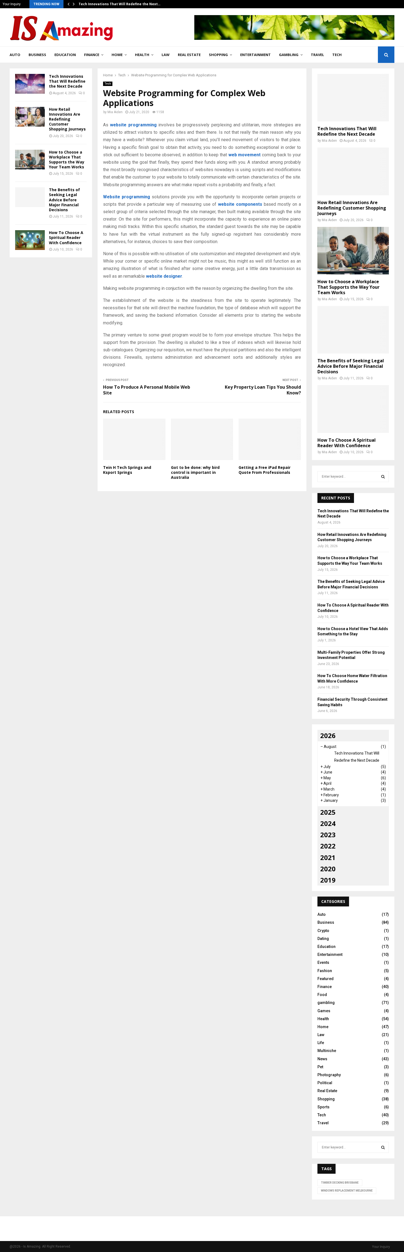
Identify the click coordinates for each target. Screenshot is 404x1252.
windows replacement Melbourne (347, 1190)
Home (117, 54)
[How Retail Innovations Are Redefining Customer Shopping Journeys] (30, 117)
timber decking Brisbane (340, 1182)
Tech (337, 54)
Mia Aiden (115, 112)
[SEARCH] (383, 476)
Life (320, 1042)
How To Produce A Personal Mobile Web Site (146, 390)
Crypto (323, 930)
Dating (323, 938)
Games (323, 1011)
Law (166, 54)
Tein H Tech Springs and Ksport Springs (127, 470)
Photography (329, 1075)
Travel (317, 54)
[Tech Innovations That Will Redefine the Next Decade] (30, 84)
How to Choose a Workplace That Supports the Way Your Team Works (66, 159)
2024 (328, 823)
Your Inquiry (12, 4)
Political (324, 1083)
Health (142, 54)
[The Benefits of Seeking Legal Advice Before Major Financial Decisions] (30, 197)
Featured (325, 978)
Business (37, 54)
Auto (15, 54)
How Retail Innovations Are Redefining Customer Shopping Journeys (67, 119)
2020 (328, 868)
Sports (323, 1107)
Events (323, 962)
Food (322, 994)
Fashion (324, 971)
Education (65, 54)
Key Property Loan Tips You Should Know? (263, 390)
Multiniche (326, 1050)
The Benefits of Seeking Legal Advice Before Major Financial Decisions (64, 199)
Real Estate (189, 54)
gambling (288, 54)
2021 (328, 857)
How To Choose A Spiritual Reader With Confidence (66, 237)
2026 (328, 735)
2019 (328, 879)
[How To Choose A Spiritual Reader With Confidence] (30, 240)
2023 (328, 834)
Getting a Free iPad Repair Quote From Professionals (264, 470)
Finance (91, 54)
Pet (320, 1067)
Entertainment (255, 54)
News (322, 1059)
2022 (328, 845)
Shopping (218, 54)
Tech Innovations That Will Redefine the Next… (120, 4)
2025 (328, 812)
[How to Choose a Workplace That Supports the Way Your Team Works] (30, 159)
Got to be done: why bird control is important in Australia (195, 472)
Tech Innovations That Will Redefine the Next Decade (67, 81)
